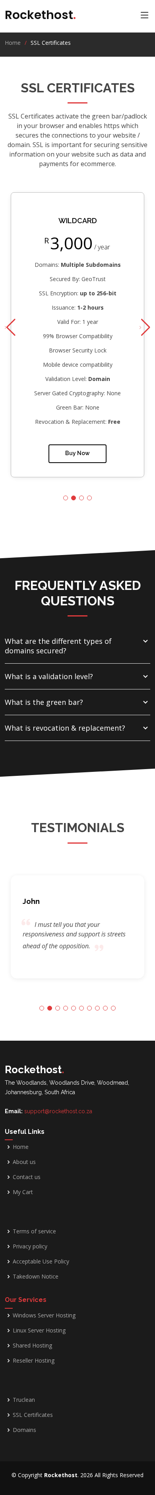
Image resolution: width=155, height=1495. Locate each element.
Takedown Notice (35, 1276)
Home (13, 42)
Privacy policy (30, 1246)
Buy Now (77, 453)
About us (24, 1162)
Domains (24, 1430)
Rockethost (40, 14)
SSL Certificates (33, 1415)
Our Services (25, 1300)
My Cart (23, 1192)
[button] (145, 327)
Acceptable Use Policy (41, 1261)
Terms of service (34, 1231)
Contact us (27, 1177)
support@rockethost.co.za (58, 1111)
